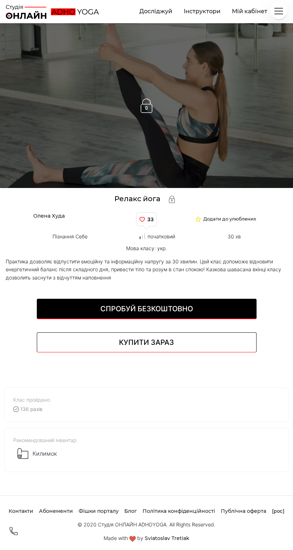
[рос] (278, 511)
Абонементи (56, 511)
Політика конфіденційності (179, 511)
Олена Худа (49, 216)
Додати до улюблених (229, 219)
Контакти (21, 511)
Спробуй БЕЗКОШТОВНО (146, 308)
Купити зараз (146, 342)
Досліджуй (155, 11)
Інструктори (202, 11)
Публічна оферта (243, 511)
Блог (130, 511)
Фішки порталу (99, 511)
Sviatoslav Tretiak (167, 538)
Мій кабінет (249, 11)
